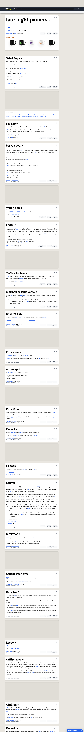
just (13, 214)
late (24, 211)
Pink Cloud (8, 421)
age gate (7, 137)
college (39, 486)
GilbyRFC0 (13, 86)
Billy (8, 130)
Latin (23, 469)
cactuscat (11, 245)
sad (16, 24)
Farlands (19, 281)
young (16, 214)
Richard (9, 320)
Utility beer (8, 677)
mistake (44, 317)
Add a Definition (69, 12)
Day (28, 301)
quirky (30, 579)
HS (28, 489)
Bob (8, 165)
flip (34, 469)
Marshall (36, 505)
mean (45, 233)
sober (54, 412)
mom (10, 472)
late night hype (25, 116)
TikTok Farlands (9, 283)
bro (14, 30)
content (34, 127)
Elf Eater (12, 361)
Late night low (43, 116)
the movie (24, 582)
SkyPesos (8, 546)
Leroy (8, 358)
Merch (55, 33)
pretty (17, 417)
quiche (14, 582)
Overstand (8, 361)
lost (22, 432)
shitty (8, 646)
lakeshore (13, 677)
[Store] (76, 9)
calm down (35, 435)
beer (10, 663)
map (8, 372)
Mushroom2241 (16, 584)
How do (13, 377)
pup (18, 214)
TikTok (7, 276)
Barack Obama (12, 521)
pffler (12, 615)
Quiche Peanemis (9, 584)
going (15, 435)
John (9, 27)
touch (26, 414)
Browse (14, 12)
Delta (7, 537)
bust (7, 711)
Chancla (7, 474)
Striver (7, 525)
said (16, 83)
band (27, 241)
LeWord (11, 381)
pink (54, 417)
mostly (13, 372)
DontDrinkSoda (13, 720)
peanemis (18, 582)
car (10, 646)
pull (11, 649)
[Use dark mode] (78, 9)
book (15, 542)
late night (18, 115)
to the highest (26, 355)
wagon (21, 295)
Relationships (30, 12)
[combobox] (44, 9)
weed (31, 717)
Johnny (12, 717)
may (48, 488)
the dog (12, 216)
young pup (8, 216)
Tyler (9, 30)
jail (18, 80)
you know (17, 377)
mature (44, 127)
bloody (22, 243)
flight (22, 542)
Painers (15, 33)
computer (35, 152)
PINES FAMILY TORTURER (17, 283)
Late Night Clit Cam (43, 115)
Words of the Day (8, 12)
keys (22, 150)
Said (23, 278)
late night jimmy (34, 116)
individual (12, 432)
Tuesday (37, 666)
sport (27, 601)
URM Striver (12, 525)
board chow (8, 180)
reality (32, 414)
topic (15, 355)
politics (29, 508)
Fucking (11, 135)
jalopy (7, 651)
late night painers (9, 33)
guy (12, 417)
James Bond (15, 649)
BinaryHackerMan (15, 180)
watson (11, 651)
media (20, 579)
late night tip (34, 115)
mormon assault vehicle (10, 306)
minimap (7, 381)
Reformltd (13, 324)
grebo (7, 245)
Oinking (7, 720)
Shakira (31, 320)
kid (25, 469)
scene (17, 229)
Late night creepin (16, 116)
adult (18, 211)
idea (39, 358)
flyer (33, 537)
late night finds (25, 115)
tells (16, 372)
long (20, 432)
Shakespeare (23, 68)
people (27, 159)
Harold (10, 523)
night (10, 24)
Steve (33, 672)
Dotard (7, 438)
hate (11, 605)
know (25, 24)
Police (7, 708)
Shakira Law (8, 324)
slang (14, 228)
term (12, 295)
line (34, 300)
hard (9, 539)
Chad (17, 605)
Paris (25, 542)
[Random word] (72, 9)
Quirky (7, 577)
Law (16, 317)
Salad (9, 83)
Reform (21, 317)
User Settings (76, 12)
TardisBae (12, 474)
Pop (32, 229)
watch (53, 127)
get (18, 435)
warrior (43, 300)
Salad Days (8, 86)
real (56, 130)
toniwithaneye (14, 421)
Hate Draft (8, 615)
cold (21, 73)
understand (10, 355)
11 (48, 358)
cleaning (46, 671)
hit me (12, 472)
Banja (12, 137)
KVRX (17, 306)
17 (18, 241)
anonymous (12, 438)
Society (23, 12)
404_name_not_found (15, 546)
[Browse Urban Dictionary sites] (8, 9)
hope (9, 717)
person (11, 211)
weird (20, 278)
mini (25, 295)
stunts (19, 649)
